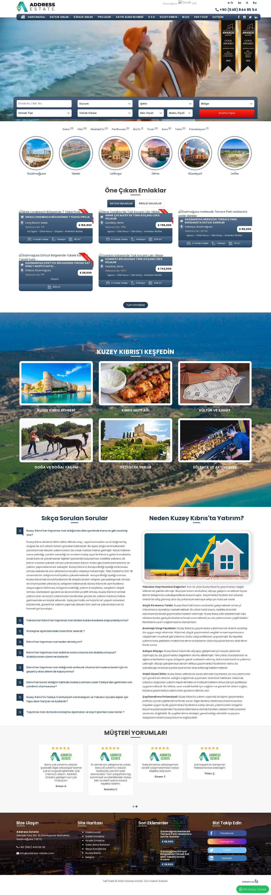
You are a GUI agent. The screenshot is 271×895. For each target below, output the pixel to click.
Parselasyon (199, 129)
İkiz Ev (138, 129)
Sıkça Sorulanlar (96, 842)
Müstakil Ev (99, 129)
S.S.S (151, 17)
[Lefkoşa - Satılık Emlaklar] (116, 153)
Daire (68, 129)
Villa (82, 129)
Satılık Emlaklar (95, 830)
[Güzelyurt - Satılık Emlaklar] (195, 153)
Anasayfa (22, 17)
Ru (255, 3)
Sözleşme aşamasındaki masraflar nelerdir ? (55, 631)
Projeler (104, 17)
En (239, 3)
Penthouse (120, 129)
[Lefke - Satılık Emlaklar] (235, 153)
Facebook (227, 827)
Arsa (166, 129)
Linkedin (227, 852)
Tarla (180, 129)
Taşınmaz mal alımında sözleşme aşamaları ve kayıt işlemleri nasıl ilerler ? (75, 712)
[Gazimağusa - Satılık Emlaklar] (36, 153)
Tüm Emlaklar (135, 305)
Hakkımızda (36, 17)
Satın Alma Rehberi (130, 17)
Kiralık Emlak (83, 17)
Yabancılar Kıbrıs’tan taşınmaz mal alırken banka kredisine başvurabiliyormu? (77, 620)
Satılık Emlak (59, 17)
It (247, 3)
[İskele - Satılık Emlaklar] (76, 153)
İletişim (217, 17)
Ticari (152, 129)
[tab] (121, 203)
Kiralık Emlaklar (95, 834)
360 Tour (201, 17)
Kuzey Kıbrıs (168, 17)
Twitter (227, 843)
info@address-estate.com (37, 847)
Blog (185, 17)
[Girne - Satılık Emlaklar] (155, 153)
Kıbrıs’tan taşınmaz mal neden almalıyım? (54, 642)
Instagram (227, 835)
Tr (231, 3)
